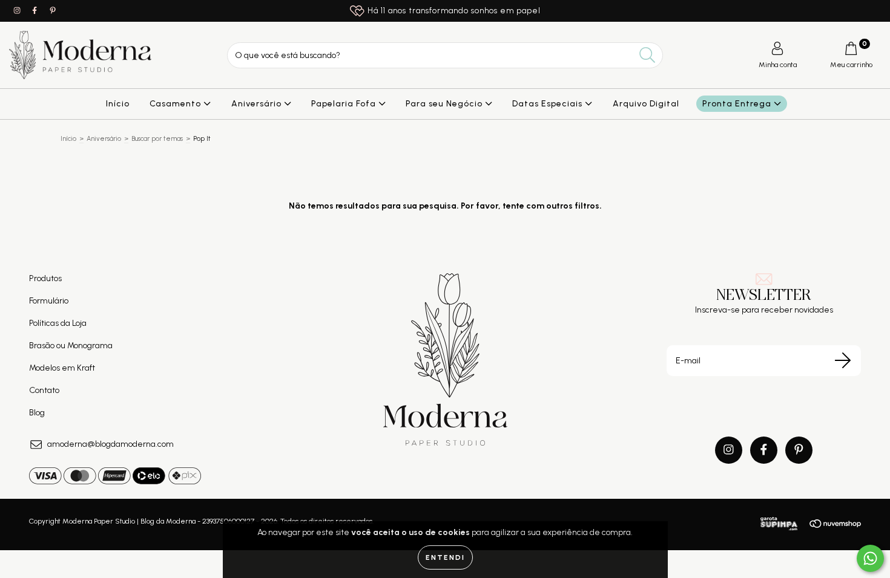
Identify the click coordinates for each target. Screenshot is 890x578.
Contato (44, 390)
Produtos (45, 278)
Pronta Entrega (738, 104)
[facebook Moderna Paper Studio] (35, 10)
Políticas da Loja (58, 323)
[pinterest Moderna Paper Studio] (53, 10)
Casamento (176, 104)
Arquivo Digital (646, 104)
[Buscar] (647, 55)
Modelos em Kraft (62, 368)
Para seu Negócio (445, 104)
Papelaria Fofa (344, 104)
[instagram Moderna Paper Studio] (18, 10)
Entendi (445, 557)
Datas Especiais (548, 104)
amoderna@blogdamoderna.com (110, 444)
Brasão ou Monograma (71, 345)
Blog (37, 413)
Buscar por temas (157, 139)
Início (118, 104)
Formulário (48, 301)
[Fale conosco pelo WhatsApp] (870, 558)
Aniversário (257, 104)
